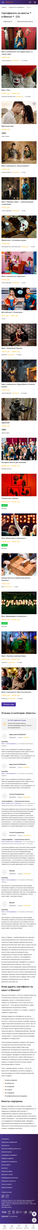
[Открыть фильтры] (34, 1220)
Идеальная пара (7, 126)
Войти (33, 1228)
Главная (4, 7)
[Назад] (3, 2)
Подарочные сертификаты (16, 7)
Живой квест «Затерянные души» (13, 240)
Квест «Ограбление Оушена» (12, 348)
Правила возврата (6, 1187)
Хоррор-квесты (7, 21)
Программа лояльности (8, 1181)
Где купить (4, 1168)
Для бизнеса (5, 1145)
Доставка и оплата (7, 1174)
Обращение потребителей (9, 1142)
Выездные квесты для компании (13, 462)
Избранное (19, 1228)
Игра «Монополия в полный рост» (13, 538)
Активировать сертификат (9, 1155)
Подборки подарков (7, 1158)
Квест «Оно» (6, 90)
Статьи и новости (6, 1184)
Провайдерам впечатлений (9, 1178)
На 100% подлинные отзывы (17, 720)
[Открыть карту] (34, 1214)
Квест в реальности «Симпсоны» (13, 276)
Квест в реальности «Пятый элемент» (15, 166)
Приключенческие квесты (25, 21)
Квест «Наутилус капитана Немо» (13, 656)
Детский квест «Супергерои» (12, 312)
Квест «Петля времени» (8, 743)
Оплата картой (5, 1165)
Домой (5, 1228)
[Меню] (35, 2)
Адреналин (5, 423)
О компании (5, 1139)
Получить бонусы (6, 1152)
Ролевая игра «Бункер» (10, 498)
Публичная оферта (6, 1171)
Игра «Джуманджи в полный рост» (14, 616)
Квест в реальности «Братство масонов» (16, 692)
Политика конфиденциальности (11, 1148)
